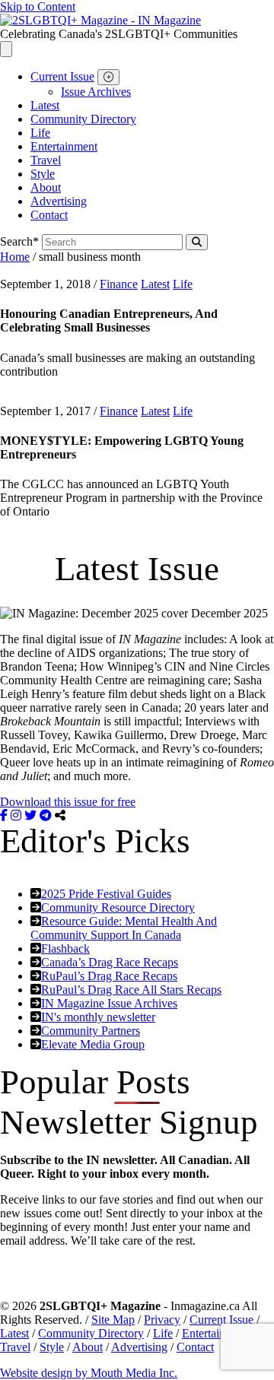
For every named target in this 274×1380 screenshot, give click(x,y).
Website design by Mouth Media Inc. (88, 1372)
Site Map (113, 1319)
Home (15, 256)
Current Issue (62, 76)
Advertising (58, 201)
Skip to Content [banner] (37, 6)
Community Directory (83, 119)
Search (19, 241)
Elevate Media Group (93, 1044)
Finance (119, 284)
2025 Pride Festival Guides (106, 893)
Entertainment (63, 146)
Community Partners (90, 1030)
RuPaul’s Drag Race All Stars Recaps (131, 989)
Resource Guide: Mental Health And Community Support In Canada (123, 928)
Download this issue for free (67, 801)
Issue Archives (96, 91)
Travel (45, 160)
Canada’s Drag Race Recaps (109, 962)
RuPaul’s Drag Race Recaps (109, 975)
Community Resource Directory (118, 907)
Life (40, 132)
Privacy (162, 1319)
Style (42, 173)
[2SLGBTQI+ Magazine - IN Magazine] (100, 20)
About (45, 187)
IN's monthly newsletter (98, 1016)
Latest (44, 105)
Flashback (65, 948)
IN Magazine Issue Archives (109, 1003)
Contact (49, 214)
